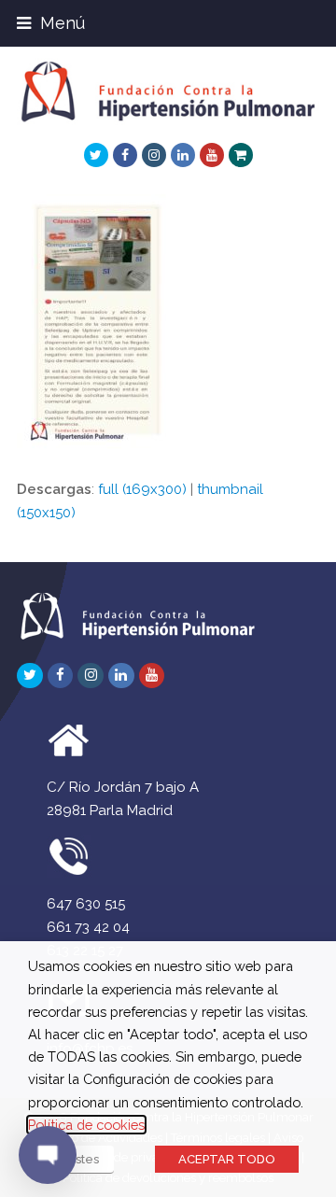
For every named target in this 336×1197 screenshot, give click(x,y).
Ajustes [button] (78, 1159)
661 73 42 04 (88, 927)
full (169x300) (142, 489)
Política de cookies (86, 1125)
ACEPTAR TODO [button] (226, 1159)
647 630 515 (86, 903)
